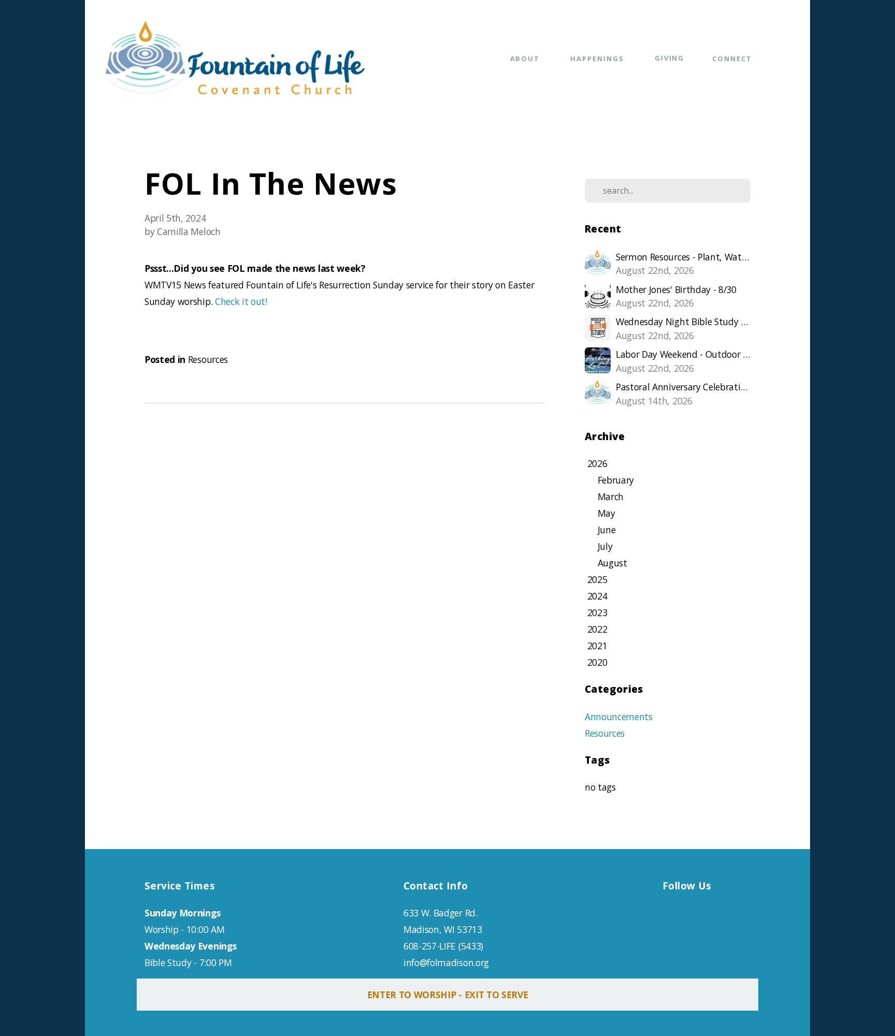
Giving (670, 58)
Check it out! (241, 301)
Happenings (598, 58)
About (526, 58)
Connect (733, 58)
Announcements (619, 716)
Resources (208, 359)
